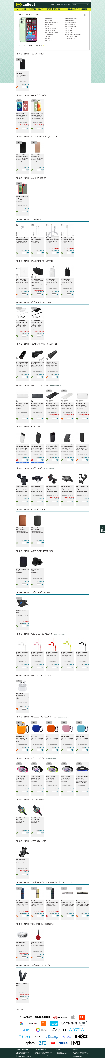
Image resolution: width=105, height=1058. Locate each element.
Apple (24, 9)
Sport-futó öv (68, 28)
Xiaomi (40, 9)
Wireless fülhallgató (70, 24)
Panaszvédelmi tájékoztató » (62, 1055)
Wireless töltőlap (49, 34)
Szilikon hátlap (48, 18)
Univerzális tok (48, 40)
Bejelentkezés (60, 4)
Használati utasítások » (21, 1053)
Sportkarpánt (68, 30)
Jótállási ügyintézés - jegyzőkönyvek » (43, 1052)
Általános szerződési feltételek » (23, 1052)
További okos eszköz (70, 38)
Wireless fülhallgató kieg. (71, 26)
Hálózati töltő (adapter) (50, 28)
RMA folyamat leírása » (40, 1053)
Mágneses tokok (49, 20)
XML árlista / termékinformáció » (23, 1056)
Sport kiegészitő (69, 32)
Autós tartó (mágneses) (71, 18)
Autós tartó (47, 38)
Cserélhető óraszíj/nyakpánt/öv (73, 34)
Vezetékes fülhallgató (70, 22)
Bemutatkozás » (59, 1052)
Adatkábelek (48, 26)
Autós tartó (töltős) (69, 20)
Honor (48, 9)
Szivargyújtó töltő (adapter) (51, 32)
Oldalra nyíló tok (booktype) (51, 22)
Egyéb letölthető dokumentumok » (23, 1055)
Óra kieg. (57, 9)
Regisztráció (67, 4)
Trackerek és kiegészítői (71, 36)
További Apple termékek (30, 46)
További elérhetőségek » (77, 1056)
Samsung (32, 9)
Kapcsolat (53, 4)
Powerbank (48, 36)
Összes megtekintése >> (55, 385)
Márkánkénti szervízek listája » (42, 1055)
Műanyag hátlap (49, 24)
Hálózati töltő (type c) (50, 30)
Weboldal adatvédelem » (61, 1053)
